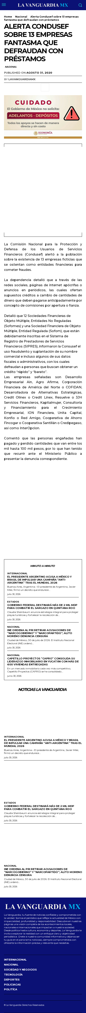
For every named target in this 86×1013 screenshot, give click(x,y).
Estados (13, 602)
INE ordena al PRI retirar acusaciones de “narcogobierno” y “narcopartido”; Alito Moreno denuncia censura (39, 633)
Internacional (17, 573)
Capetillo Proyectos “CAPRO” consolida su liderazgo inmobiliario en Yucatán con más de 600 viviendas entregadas (43, 661)
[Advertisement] (43, 190)
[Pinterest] (26, 87)
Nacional (21, 16)
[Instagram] (11, 949)
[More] (45, 87)
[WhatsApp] (36, 87)
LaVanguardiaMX (21, 79)
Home (8, 16)
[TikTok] (17, 949)
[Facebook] (8, 87)
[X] (17, 87)
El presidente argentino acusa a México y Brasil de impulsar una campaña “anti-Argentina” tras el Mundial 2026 (39, 579)
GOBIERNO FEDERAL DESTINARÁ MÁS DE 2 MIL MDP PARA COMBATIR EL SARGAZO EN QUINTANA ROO (42, 606)
